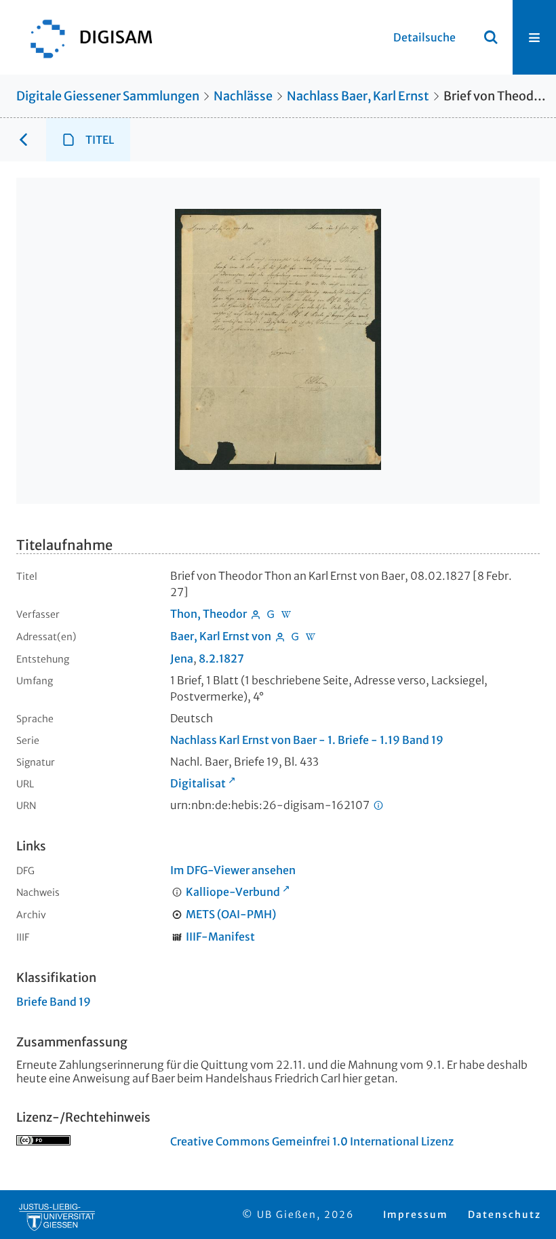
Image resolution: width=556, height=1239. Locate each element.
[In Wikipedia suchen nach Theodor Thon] (286, 614)
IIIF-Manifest (220, 936)
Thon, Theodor (208, 614)
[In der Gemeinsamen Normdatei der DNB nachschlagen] (271, 614)
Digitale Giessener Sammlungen (107, 96)
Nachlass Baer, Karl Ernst (358, 96)
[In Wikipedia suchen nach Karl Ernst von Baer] (310, 636)
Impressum (415, 1214)
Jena (181, 658)
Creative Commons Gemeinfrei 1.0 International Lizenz (312, 1141)
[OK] (491, 37)
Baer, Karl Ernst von (220, 636)
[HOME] (85, 37)
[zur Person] (255, 614)
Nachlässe (243, 96)
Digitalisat (198, 783)
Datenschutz (504, 1214)
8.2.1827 (221, 658)
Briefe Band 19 (53, 1001)
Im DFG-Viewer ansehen (233, 870)
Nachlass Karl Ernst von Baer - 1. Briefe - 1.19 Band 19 (306, 740)
